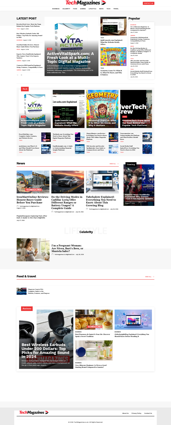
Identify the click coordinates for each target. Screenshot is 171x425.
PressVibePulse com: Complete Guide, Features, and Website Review (28, 136)
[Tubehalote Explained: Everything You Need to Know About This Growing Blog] (102, 182)
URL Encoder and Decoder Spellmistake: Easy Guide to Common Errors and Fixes (140, 62)
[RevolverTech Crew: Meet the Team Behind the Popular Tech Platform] (136, 109)
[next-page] (21, 75)
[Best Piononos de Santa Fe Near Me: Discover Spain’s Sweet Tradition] (94, 320)
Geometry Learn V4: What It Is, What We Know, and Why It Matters (111, 72)
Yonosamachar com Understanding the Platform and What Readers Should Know (129, 136)
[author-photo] (18, 206)
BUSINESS (19, 40)
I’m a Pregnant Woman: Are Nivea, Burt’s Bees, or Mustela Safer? (67, 248)
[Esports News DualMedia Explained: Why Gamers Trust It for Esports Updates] (139, 185)
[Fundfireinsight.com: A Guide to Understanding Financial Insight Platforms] (80, 149)
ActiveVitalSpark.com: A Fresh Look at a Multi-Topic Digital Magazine (70, 57)
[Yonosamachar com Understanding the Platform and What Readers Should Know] (147, 137)
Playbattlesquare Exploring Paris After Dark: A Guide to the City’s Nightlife (32, 217)
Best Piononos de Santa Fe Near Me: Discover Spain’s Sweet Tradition (92, 335)
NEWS (18, 49)
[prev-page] (18, 75)
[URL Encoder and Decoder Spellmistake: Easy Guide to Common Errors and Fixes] (113, 149)
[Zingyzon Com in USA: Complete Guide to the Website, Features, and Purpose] (22, 291)
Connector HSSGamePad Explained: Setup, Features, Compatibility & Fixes (30, 66)
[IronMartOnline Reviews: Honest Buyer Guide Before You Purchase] (33, 182)
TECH (18, 29)
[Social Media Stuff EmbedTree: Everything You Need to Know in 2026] (147, 149)
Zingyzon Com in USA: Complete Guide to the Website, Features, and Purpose (38, 291)
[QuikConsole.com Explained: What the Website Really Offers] (113, 26)
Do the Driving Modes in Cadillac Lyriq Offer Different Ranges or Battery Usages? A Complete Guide (140, 50)
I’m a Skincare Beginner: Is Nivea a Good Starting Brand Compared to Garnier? (140, 28)
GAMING (19, 60)
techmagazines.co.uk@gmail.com (29, 206)
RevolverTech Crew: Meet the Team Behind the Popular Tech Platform (29, 25)
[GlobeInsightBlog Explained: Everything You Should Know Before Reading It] (133, 320)
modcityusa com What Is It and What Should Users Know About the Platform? (29, 148)
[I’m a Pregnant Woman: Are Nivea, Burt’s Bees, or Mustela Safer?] (33, 249)
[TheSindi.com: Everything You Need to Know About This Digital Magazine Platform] (80, 137)
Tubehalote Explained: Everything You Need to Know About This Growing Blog (101, 201)
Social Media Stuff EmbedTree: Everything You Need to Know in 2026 (141, 72)
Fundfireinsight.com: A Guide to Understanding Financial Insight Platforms (63, 148)
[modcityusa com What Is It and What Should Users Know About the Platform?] (46, 149)
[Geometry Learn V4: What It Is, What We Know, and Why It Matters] (113, 56)
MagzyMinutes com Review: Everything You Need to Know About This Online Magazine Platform (96, 136)
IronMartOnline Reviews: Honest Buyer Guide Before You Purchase (28, 46)
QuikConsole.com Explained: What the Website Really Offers (111, 42)
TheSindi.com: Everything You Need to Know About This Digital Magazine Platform (63, 136)
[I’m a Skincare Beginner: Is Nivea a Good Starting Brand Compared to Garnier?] (94, 350)
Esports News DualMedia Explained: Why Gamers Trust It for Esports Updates (29, 56)
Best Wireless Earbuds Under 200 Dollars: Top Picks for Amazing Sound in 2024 (29, 35)
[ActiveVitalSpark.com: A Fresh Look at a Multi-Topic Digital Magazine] (71, 46)
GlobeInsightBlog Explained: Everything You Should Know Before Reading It (132, 335)
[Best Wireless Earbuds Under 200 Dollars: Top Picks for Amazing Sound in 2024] (46, 339)
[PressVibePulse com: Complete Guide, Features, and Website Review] (46, 137)
